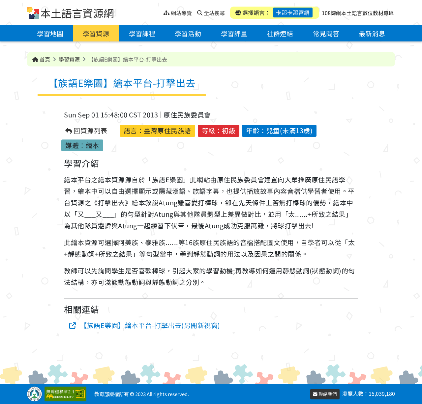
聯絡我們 (327, 394)
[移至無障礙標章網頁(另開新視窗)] (67, 394)
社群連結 (280, 33)
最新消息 (372, 33)
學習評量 (234, 33)
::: (158, 11)
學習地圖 (50, 33)
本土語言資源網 (77, 12)
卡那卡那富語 (293, 12)
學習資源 (96, 33)
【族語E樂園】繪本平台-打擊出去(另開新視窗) (150, 325)
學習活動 (188, 33)
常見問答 (326, 33)
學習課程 (142, 33)
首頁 (44, 59)
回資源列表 (89, 130)
